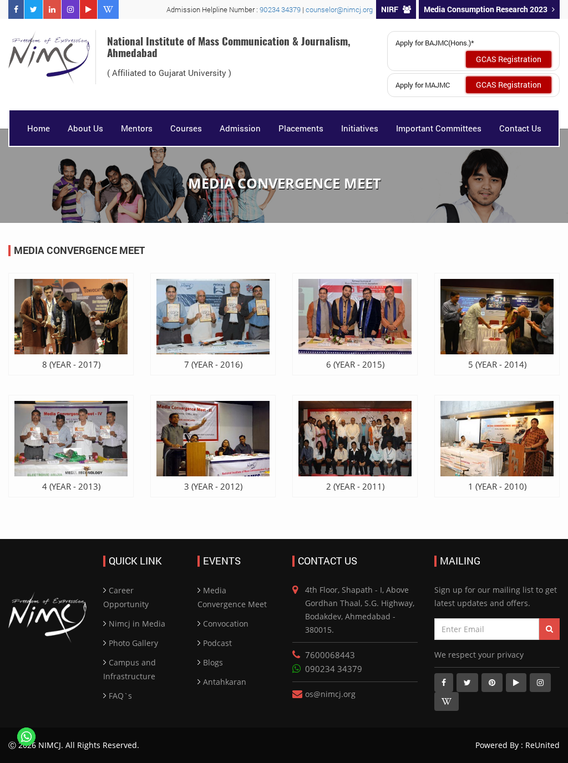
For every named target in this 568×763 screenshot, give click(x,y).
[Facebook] (16, 9)
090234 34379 (333, 668)
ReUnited (541, 745)
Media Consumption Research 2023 (485, 9)
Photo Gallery (133, 643)
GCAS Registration (508, 59)
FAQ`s (120, 695)
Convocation (225, 623)
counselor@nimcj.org (339, 9)
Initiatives (359, 128)
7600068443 (330, 654)
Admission (240, 128)
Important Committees (438, 128)
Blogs (213, 662)
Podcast (217, 643)
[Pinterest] (492, 682)
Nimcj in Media (137, 623)
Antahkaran (224, 681)
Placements (300, 128)
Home (38, 128)
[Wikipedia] (108, 9)
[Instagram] (70, 9)
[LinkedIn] (52, 9)
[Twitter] (33, 9)
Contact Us (520, 128)
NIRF (389, 9)
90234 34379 (281, 9)
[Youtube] (88, 9)
